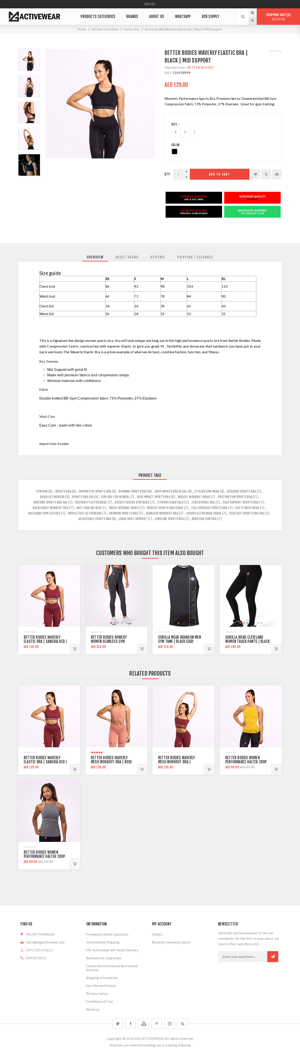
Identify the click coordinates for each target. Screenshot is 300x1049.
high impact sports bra (153, 497)
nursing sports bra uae (50, 502)
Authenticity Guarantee (103, 958)
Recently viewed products (171, 942)
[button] (44, 623)
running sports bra (133, 491)
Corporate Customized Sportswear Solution (112, 968)
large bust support (133, 519)
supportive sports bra (95, 491)
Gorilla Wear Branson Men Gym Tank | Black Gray (179, 639)
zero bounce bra (203, 502)
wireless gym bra (204, 519)
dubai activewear (52, 497)
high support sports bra (240, 502)
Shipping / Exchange (195, 257)
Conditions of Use (99, 1001)
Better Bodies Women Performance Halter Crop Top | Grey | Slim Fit (44, 856)
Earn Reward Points (101, 986)
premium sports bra (123, 513)
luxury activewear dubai (203, 513)
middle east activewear (84, 513)
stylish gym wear (206, 491)
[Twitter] (117, 1024)
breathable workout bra (50, 508)
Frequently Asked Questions (107, 934)
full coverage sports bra (209, 508)
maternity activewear (91, 502)
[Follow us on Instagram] (169, 1024)
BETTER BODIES (200, 67)
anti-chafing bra (88, 508)
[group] (49, 596)
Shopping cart (277, 17)
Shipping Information (102, 978)
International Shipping (102, 942)
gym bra (42, 491)
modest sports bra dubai (165, 508)
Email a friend (277, 174)
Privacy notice (97, 993)
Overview (95, 257)
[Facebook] (130, 1024)
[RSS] (182, 1024)
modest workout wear (194, 497)
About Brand (127, 257)
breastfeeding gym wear (131, 502)
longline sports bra (169, 519)
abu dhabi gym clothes (44, 513)
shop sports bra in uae (171, 491)
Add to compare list (266, 174)
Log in (256, 12)
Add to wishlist (255, 174)
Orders (157, 934)
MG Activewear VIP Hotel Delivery (112, 950)
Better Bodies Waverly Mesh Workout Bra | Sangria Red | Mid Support (179, 761)
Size (174, 124)
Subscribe (272, 956)
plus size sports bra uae (246, 513)
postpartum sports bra (235, 497)
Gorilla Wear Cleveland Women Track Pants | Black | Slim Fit (247, 641)
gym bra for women (115, 497)
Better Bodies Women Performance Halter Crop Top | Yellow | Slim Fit (246, 761)
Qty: (167, 174)
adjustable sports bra (94, 519)
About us (92, 1009)
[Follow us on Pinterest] (156, 1024)
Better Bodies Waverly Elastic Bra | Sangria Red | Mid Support (45, 641)
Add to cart (219, 174)
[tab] (95, 257)
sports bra (63, 491)
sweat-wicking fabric (124, 508)
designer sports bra (241, 491)
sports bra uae (83, 497)
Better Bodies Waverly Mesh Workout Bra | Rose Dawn (111, 761)
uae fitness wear (247, 508)
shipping (184, 1045)
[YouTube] (143, 1024)
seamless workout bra (162, 513)
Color (175, 145)
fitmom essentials (170, 502)
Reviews (157, 257)
